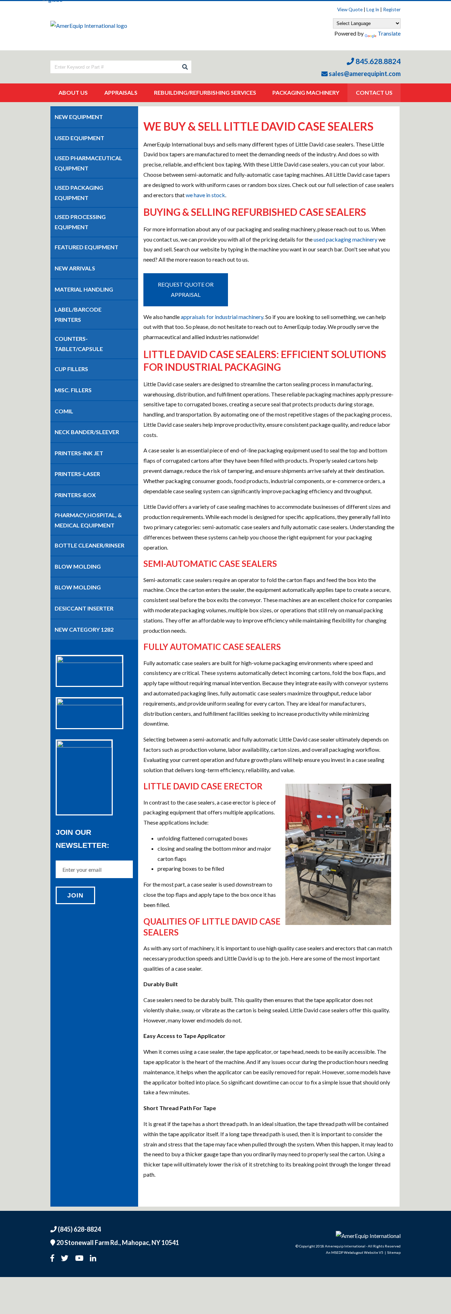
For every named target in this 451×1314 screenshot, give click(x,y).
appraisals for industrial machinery (222, 316)
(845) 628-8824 (79, 1229)
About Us (73, 92)
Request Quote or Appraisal (186, 289)
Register (392, 9)
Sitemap (394, 1252)
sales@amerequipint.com (364, 73)
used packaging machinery (345, 239)
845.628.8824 (377, 61)
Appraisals (120, 92)
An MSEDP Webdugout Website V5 (354, 1252)
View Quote (350, 9)
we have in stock (205, 195)
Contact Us (374, 92)
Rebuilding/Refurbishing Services (205, 92)
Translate (389, 33)
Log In (372, 9)
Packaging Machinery (305, 92)
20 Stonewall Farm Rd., (117, 1242)
